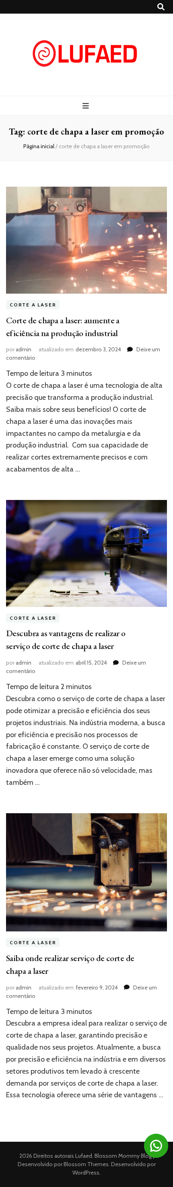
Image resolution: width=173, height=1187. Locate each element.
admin (23, 349)
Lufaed (83, 1155)
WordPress (85, 1172)
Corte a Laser (33, 305)
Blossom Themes (85, 1164)
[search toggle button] (161, 7)
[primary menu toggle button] (86, 106)
